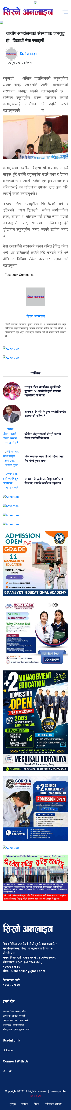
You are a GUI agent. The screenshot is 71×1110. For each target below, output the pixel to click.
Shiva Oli (35, 1095)
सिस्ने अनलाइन (28, 54)
